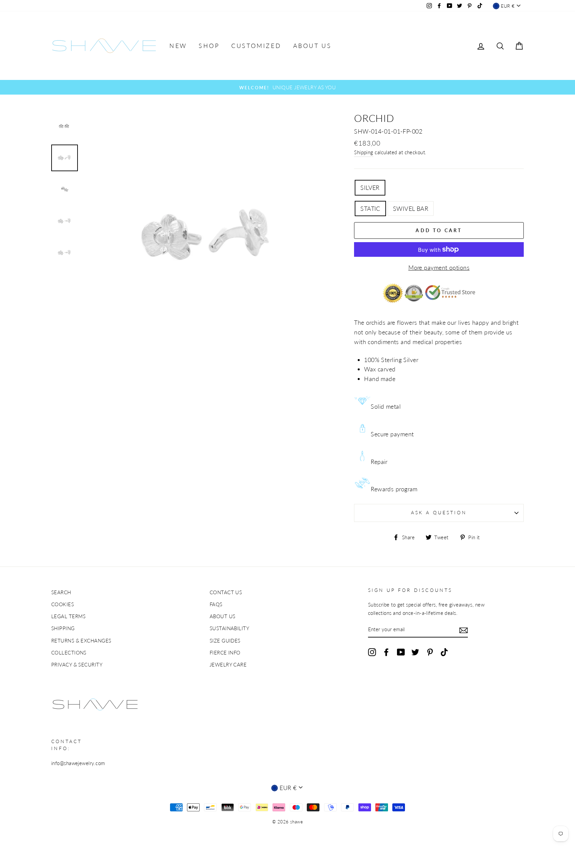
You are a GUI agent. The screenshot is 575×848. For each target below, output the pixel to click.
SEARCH (61, 592)
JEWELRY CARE (228, 664)
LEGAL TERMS (68, 616)
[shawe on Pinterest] (430, 651)
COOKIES (62, 604)
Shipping (363, 152)
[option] (287, 87)
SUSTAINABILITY (229, 628)
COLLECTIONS (69, 652)
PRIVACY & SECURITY (76, 664)
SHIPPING (63, 628)
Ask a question (439, 512)
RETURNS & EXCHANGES (81, 640)
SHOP (209, 45)
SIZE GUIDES (225, 640)
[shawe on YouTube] (401, 651)
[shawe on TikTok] (444, 651)
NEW (178, 45)
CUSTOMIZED (256, 45)
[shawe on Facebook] (386, 651)
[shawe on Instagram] (372, 651)
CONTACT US (226, 592)
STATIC (370, 208)
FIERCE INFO (225, 652)
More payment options (439, 267)
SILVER (370, 187)
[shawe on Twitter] (415, 651)
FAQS (216, 604)
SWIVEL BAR (411, 208)
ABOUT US (312, 45)
